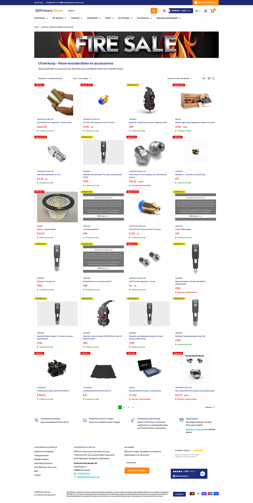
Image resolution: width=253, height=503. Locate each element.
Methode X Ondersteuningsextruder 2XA (190, 336)
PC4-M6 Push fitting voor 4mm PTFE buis (98, 122)
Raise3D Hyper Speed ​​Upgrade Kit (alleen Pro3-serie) (195, 122)
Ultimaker (179, 171)
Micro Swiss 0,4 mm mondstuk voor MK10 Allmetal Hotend (148, 175)
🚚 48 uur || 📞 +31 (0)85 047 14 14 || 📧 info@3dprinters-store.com (59, 2)
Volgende (208, 407)
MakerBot (179, 278)
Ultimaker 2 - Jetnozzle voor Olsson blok (190, 174)
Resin (108, 17)
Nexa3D (132, 387)
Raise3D (178, 119)
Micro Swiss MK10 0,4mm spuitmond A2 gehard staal (194, 391)
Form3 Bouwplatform (91, 229)
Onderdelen (92, 17)
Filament (75, 17)
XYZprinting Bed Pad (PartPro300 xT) (97, 391)
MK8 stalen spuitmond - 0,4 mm (49, 174)
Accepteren (179, 494)
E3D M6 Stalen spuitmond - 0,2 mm (142, 281)
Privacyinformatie (41, 455)
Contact (37, 475)
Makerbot (133, 119)
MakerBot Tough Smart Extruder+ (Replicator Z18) (148, 122)
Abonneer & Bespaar (136, 470)
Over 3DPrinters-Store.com (45, 467)
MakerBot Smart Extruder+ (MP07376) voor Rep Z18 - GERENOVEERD (103, 337)
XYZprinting (41, 387)
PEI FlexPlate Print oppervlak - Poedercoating (54, 122)
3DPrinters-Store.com (45, 119)
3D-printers (57, 17)
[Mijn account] (205, 10)
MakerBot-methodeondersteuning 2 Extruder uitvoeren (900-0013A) (146, 337)
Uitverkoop (39, 17)
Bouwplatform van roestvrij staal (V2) (97, 281)
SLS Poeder (124, 17)
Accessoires (143, 17)
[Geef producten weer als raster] (209, 78)
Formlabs (86, 226)
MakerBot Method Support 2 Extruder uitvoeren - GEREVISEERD (55, 337)
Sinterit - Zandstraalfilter (46, 229)
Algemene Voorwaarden (44, 451)
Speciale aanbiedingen (167, 17)
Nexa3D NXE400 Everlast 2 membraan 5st (145, 391)
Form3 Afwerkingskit (183, 229)
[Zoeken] (154, 11)
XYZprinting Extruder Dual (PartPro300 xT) (53, 391)
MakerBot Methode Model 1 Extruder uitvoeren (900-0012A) (102, 175)
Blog (36, 471)
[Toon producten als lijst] (213, 78)
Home (36, 27)
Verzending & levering (43, 463)
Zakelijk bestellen (41, 459)
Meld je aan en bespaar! (207, 2)
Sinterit (40, 226)
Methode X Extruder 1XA (46, 281)
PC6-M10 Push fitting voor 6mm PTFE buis (145, 229)
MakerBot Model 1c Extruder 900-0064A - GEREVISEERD (190, 282)
